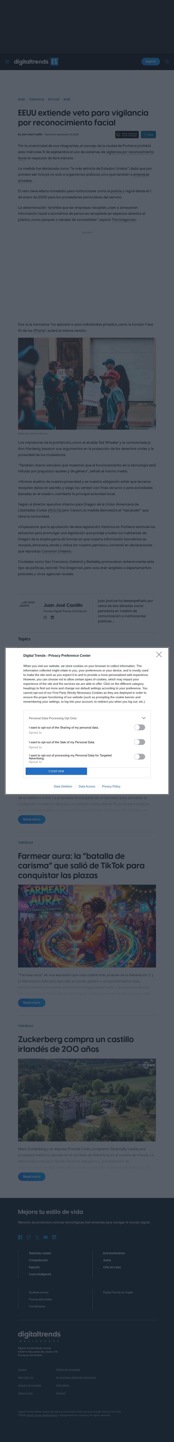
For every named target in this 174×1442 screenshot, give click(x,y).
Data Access (87, 786)
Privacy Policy (111, 786)
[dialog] (87, 721)
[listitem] (87, 718)
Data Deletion (63, 786)
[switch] (139, 727)
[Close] (160, 656)
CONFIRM (56, 771)
